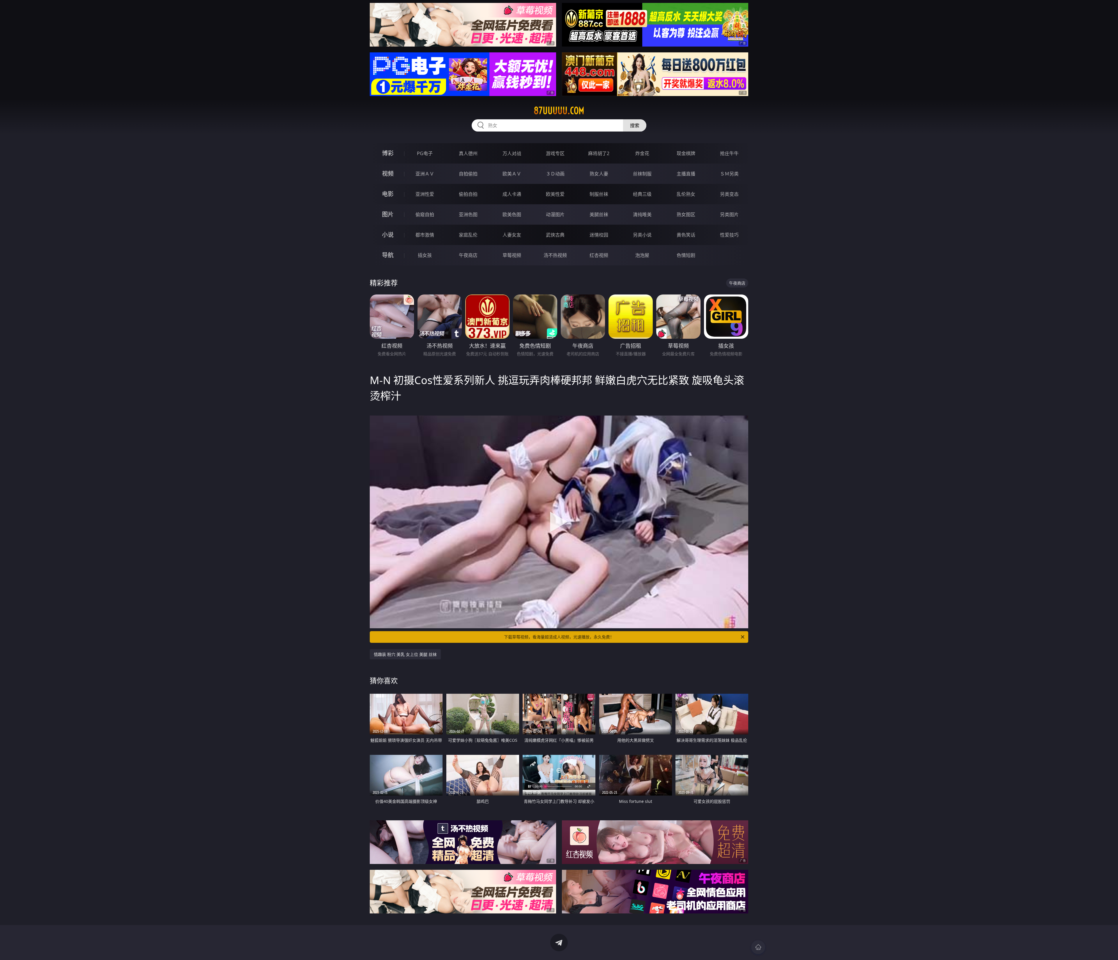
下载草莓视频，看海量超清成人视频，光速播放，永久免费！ (559, 637)
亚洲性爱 (424, 194)
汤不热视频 (555, 255)
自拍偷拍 (468, 174)
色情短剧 (686, 255)
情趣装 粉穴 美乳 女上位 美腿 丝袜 (405, 654)
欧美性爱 (555, 194)
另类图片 (729, 214)
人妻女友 (512, 235)
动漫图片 (555, 214)
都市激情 (424, 235)
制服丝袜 (599, 194)
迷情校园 (599, 235)
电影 (388, 194)
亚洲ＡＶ (424, 174)
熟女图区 (686, 214)
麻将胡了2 (598, 153)
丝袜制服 (642, 174)
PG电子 (425, 153)
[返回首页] (758, 947)
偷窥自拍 (424, 214)
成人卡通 (512, 194)
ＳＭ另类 (729, 174)
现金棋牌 (686, 153)
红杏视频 (599, 255)
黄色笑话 (686, 235)
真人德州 (468, 153)
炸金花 (642, 153)
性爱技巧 (729, 235)
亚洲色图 (468, 214)
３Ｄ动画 (555, 174)
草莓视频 (512, 255)
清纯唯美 (642, 214)
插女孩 (425, 255)
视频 (388, 174)
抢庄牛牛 (729, 153)
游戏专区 (555, 153)
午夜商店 (468, 255)
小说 (388, 235)
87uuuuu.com (559, 110)
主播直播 (686, 174)
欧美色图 (512, 214)
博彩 (388, 153)
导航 (388, 255)
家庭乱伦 (468, 235)
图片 (388, 214)
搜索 (634, 125)
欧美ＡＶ (512, 174)
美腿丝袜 (599, 214)
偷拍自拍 (468, 194)
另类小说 (642, 235)
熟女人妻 (599, 174)
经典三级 (642, 194)
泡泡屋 (642, 255)
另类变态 (729, 194)
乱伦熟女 (686, 194)
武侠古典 (555, 235)
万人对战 (512, 153)
